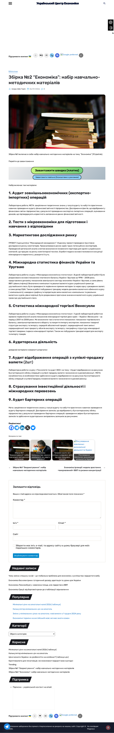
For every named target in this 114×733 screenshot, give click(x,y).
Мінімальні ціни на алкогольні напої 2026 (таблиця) (37, 604)
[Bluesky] (33, 427)
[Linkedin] (22, 427)
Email (62, 523)
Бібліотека (13, 71)
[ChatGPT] (110, 22)
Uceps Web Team (19, 89)
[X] (27, 427)
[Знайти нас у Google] (69, 55)
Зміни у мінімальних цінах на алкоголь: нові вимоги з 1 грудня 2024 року (47, 613)
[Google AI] (110, 28)
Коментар (19, 500)
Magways (91, 729)
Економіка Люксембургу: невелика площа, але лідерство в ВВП (38, 585)
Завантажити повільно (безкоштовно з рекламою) (57, 177)
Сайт (15, 534)
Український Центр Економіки (58, 3)
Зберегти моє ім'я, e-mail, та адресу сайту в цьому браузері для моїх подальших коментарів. (53, 546)
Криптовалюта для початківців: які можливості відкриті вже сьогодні (41, 661)
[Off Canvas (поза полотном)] (10, 3)
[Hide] (113, 33)
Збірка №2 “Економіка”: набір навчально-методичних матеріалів (39, 672)
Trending (12, 664)
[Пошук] (104, 3)
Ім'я (15, 523)
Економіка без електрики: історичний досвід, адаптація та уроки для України (45, 580)
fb (57, 55)
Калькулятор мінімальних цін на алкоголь (32, 609)
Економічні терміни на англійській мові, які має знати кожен (41, 618)
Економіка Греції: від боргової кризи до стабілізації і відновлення (39, 589)
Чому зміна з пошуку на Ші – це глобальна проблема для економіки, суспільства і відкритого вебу (54, 576)
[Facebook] (11, 427)
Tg (52, 55)
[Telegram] (16, 427)
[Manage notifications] (108, 727)
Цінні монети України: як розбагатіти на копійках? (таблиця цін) (39, 657)
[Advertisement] (57, 31)
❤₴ (41, 55)
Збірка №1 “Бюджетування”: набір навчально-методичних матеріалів (41, 668)
